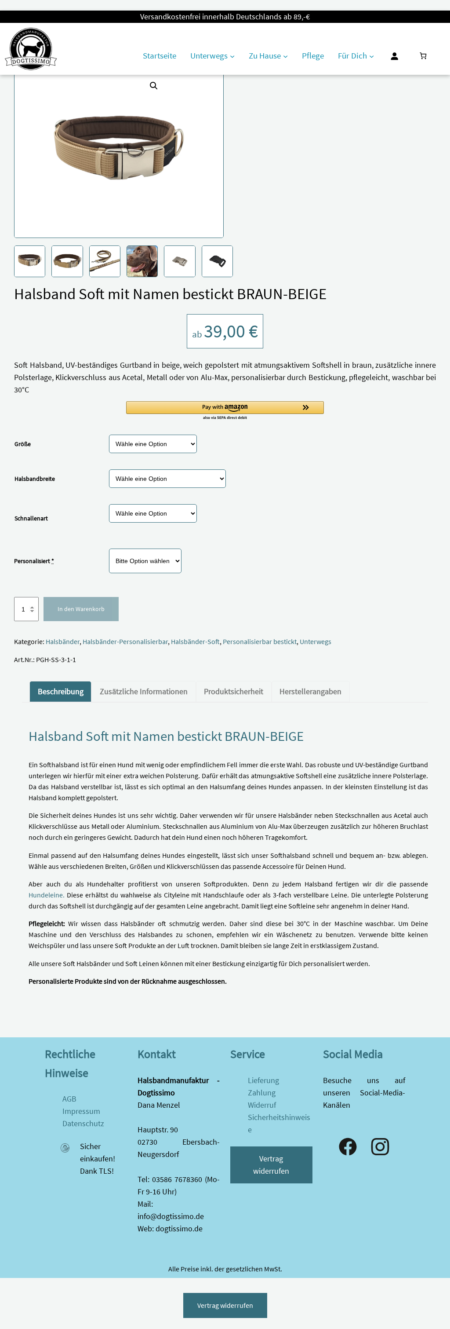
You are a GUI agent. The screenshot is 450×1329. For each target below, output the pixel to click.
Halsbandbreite (35, 479)
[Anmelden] (394, 56)
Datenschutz (83, 1123)
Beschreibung (60, 691)
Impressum (81, 1111)
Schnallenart (31, 518)
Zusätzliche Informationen (144, 691)
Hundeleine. (47, 895)
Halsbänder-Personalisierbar (125, 641)
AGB (69, 1099)
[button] (154, 86)
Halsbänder (63, 641)
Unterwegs (315, 641)
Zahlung (262, 1093)
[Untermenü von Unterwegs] (232, 56)
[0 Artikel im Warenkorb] (423, 56)
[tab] (60, 691)
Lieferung (263, 1080)
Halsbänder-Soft (195, 641)
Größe (23, 444)
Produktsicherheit (233, 691)
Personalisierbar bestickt (260, 641)
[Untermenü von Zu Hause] (285, 56)
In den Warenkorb (81, 609)
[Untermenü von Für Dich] (371, 56)
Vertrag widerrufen (271, 1165)
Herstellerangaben (310, 691)
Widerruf (262, 1105)
